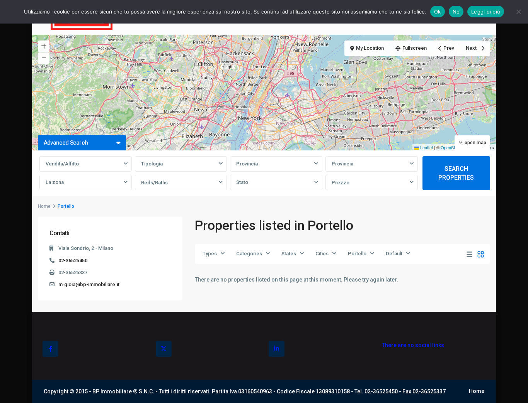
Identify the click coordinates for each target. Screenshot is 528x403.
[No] (518, 11)
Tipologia (152, 164)
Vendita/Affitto (62, 164)
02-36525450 (72, 260)
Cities (322, 253)
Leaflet (426, 147)
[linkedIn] (276, 349)
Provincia (247, 164)
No (456, 11)
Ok (437, 11)
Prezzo (340, 182)
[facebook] (50, 349)
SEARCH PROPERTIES (456, 173)
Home (44, 206)
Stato (242, 182)
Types (210, 253)
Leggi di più (485, 11)
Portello (357, 253)
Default (394, 253)
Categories (249, 253)
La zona (55, 182)
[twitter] (164, 349)
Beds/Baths (154, 182)
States (288, 253)
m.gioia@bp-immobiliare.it (88, 284)
